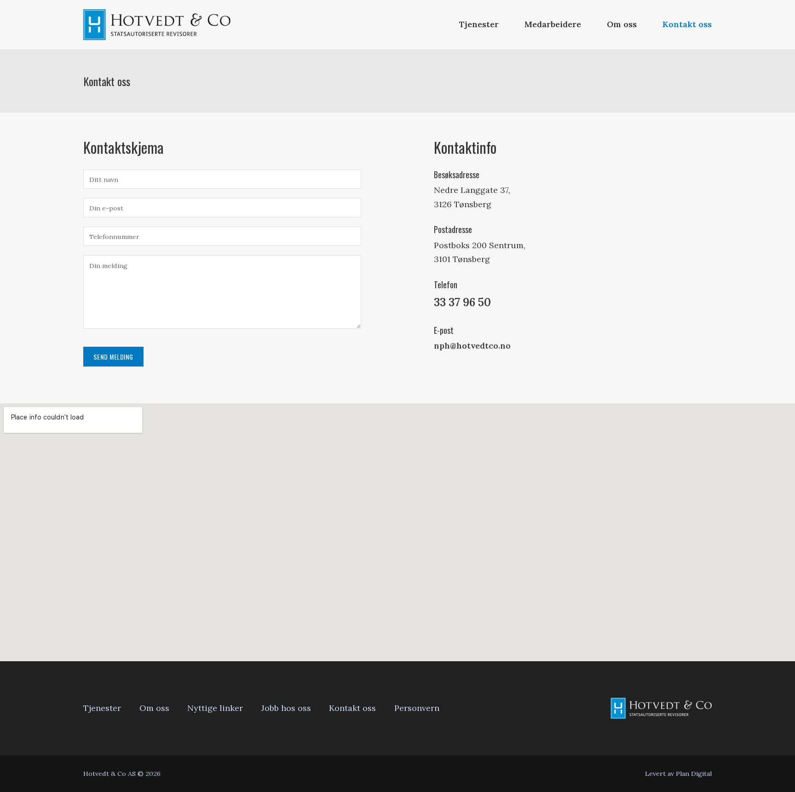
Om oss (622, 24)
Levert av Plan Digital (678, 773)
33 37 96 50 (462, 302)
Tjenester (479, 24)
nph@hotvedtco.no (472, 345)
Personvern (416, 708)
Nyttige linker (215, 708)
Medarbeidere (552, 24)
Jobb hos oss (286, 708)
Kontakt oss (687, 24)
